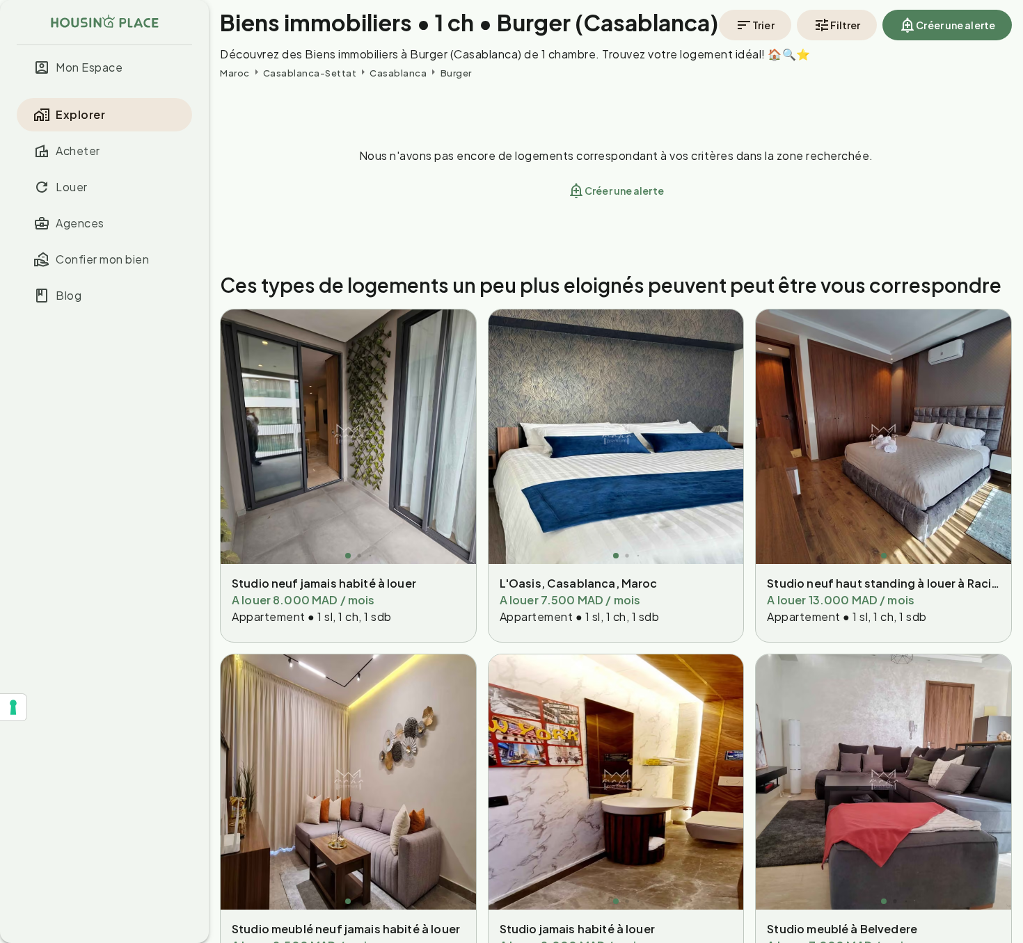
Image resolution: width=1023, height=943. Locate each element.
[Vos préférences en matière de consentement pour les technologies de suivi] (13, 707)
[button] (104, 67)
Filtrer (845, 25)
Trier (763, 25)
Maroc (235, 73)
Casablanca (398, 73)
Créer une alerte (955, 25)
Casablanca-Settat (310, 73)
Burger (456, 73)
